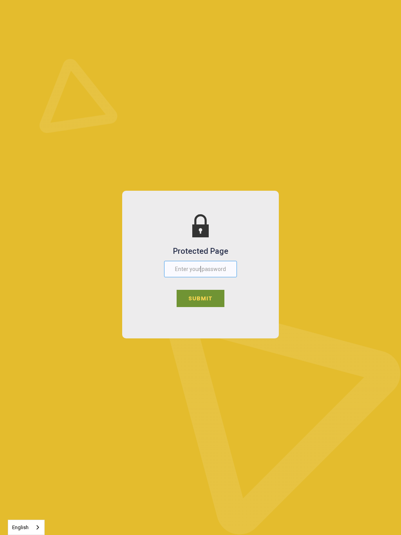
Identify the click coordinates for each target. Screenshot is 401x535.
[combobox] (26, 527)
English (20, 527)
